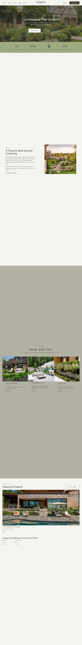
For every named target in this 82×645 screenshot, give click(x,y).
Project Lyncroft (8, 538)
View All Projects (72, 487)
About (9, 2)
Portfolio (4, 2)
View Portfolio (47, 30)
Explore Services (34, 30)
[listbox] (65, 3)
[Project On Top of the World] (26, 535)
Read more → (8, 542)
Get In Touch (74, 2)
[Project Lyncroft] (8, 535)
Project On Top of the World (26, 538)
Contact (20, 2)
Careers (25, 2)
